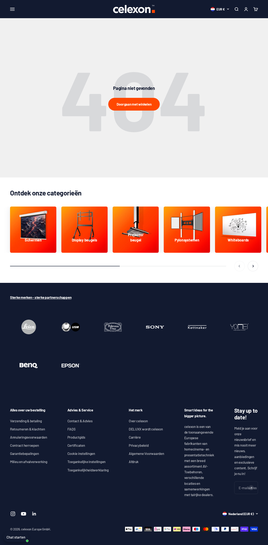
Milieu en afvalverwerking (28, 461)
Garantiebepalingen (24, 453)
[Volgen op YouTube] (23, 514)
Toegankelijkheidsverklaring (88, 470)
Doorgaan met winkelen (134, 104)
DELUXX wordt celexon (146, 429)
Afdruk (134, 461)
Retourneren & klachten (27, 429)
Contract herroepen (24, 445)
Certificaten (76, 445)
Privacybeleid (139, 445)
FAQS (71, 429)
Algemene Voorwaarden (146, 453)
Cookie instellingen (81, 453)
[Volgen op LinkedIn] (34, 514)
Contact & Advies (80, 421)
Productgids (76, 437)
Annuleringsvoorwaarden (28, 437)
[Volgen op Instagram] (13, 514)
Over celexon (138, 421)
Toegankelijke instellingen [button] (86, 461)
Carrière (135, 437)
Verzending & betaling (26, 421)
